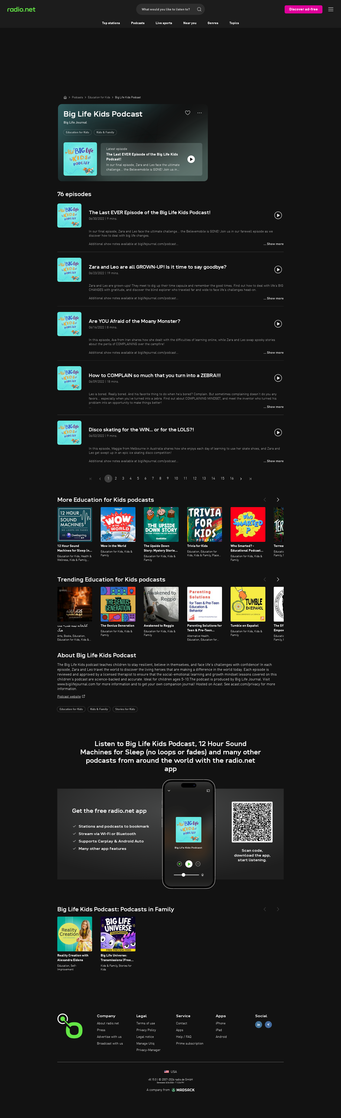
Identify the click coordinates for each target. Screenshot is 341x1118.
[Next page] (241, 479)
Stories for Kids (125, 709)
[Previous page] (100, 479)
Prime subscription (189, 1043)
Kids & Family (105, 132)
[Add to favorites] (187, 112)
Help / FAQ (183, 1037)
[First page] (90, 479)
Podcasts (138, 23)
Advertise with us (109, 1037)
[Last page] (250, 479)
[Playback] (191, 159)
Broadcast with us (110, 1043)
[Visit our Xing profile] (268, 1024)
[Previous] (264, 497)
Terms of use (145, 1023)
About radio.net (108, 1023)
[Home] (65, 97)
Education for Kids (77, 132)
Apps (179, 1030)
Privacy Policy (146, 1030)
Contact (181, 1023)
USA (173, 1072)
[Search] (199, 9)
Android (221, 1037)
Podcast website (69, 696)
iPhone (220, 1023)
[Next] (278, 497)
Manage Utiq (145, 1043)
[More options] (199, 113)
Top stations (111, 23)
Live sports (164, 23)
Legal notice (145, 1037)
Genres (213, 23)
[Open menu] (331, 9)
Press (101, 1030)
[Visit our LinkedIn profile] (259, 1024)
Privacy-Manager (148, 1050)
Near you (189, 23)
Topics (234, 23)
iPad (219, 1030)
